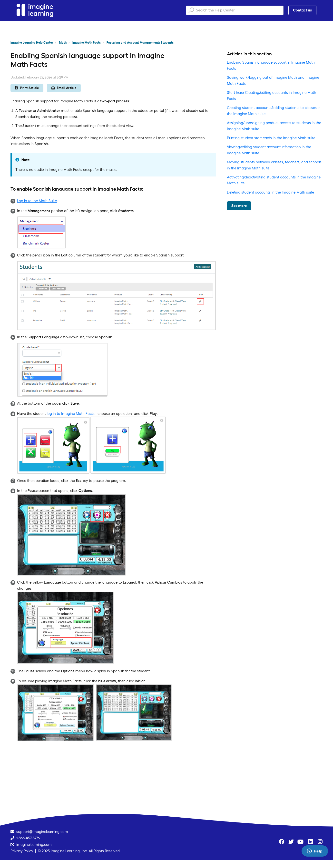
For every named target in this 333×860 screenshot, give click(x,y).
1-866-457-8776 (28, 838)
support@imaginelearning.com (42, 832)
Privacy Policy (21, 851)
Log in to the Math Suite (37, 201)
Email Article (67, 88)
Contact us (302, 10)
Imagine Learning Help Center (31, 42)
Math (63, 42)
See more (239, 206)
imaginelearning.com (34, 844)
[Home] (35, 10)
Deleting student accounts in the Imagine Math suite (270, 192)
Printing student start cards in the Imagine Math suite (271, 138)
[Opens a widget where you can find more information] (314, 851)
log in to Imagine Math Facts (71, 413)
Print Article (29, 88)
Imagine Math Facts (86, 42)
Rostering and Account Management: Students (140, 42)
